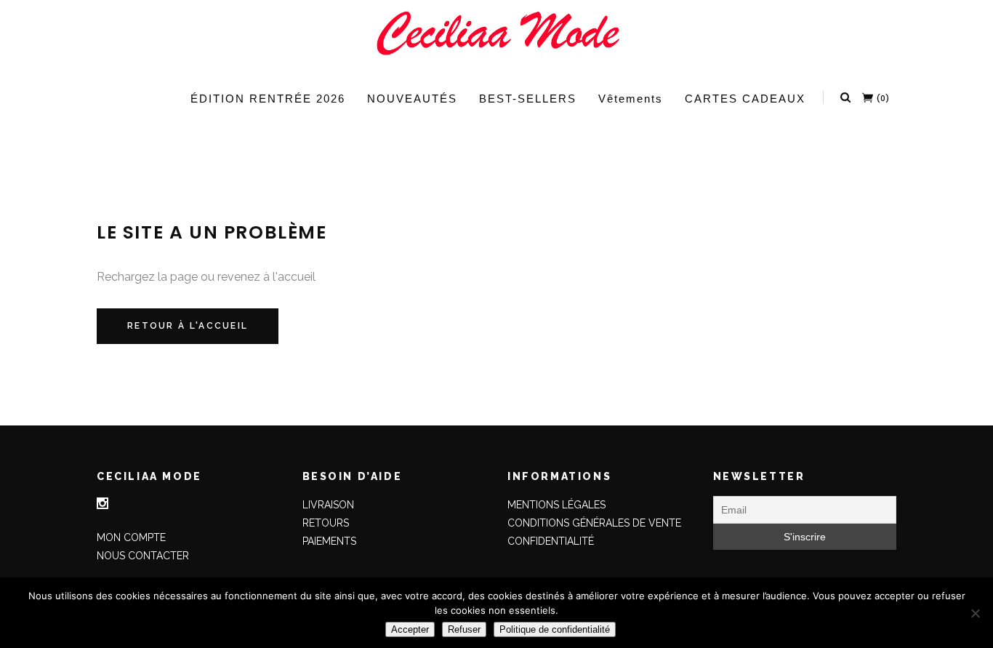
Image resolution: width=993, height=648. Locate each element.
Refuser (464, 629)
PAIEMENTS (329, 541)
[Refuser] (975, 613)
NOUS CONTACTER (143, 555)
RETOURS (325, 523)
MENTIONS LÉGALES (556, 505)
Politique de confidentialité (554, 629)
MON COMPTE (131, 537)
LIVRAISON (328, 505)
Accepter (410, 629)
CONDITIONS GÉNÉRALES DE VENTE (594, 523)
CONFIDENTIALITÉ (550, 541)
